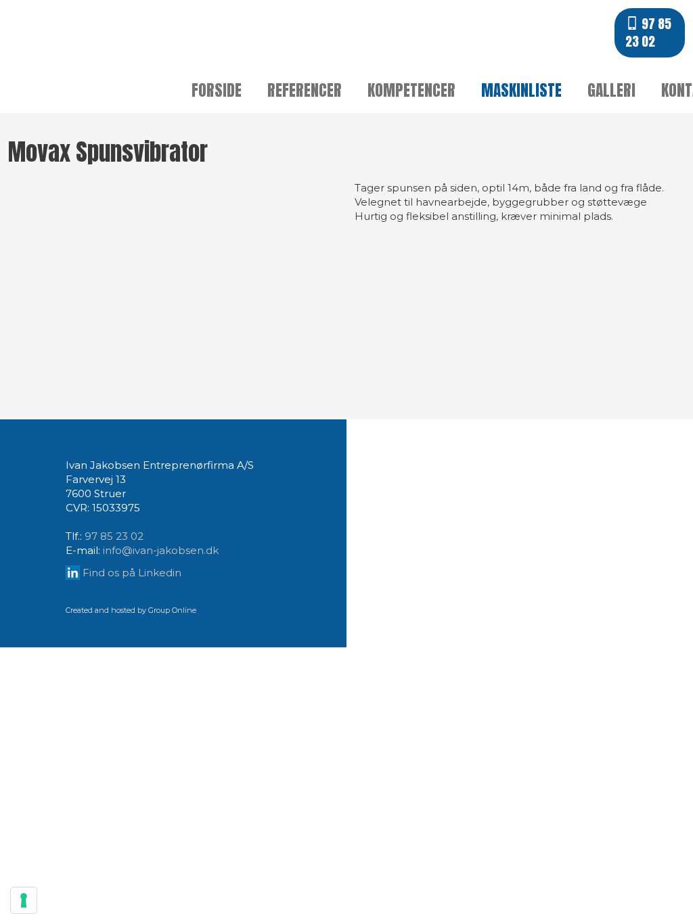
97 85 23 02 (114, 536)
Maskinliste (521, 90)
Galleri (611, 90)
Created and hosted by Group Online (131, 610)
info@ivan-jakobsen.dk (161, 550)
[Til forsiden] (87, 47)
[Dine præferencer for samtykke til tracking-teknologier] (24, 900)
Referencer (304, 90)
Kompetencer (411, 90)
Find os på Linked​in (132, 572)
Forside (217, 90)
